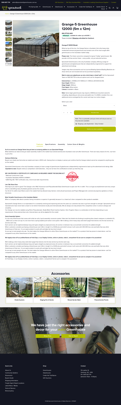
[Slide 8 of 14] (8, 60)
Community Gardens (11, 373)
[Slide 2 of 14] (8, 28)
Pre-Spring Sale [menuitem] (33, 7)
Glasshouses (47, 373)
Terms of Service (10, 388)
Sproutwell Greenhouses (55, 401)
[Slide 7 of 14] (8, 54)
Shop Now (47, 336)
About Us (8, 370)
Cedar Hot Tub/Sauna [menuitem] (85, 7)
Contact (113, 2)
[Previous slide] (15, 43)
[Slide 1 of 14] (8, 22)
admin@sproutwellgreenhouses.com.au (24, 2)
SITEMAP (74, 401)
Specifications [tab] (50, 144)
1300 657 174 (5, 2)
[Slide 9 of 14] (8, 65)
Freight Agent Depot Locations (14, 383)
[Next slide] (57, 43)
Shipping (75, 38)
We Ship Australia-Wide (73, 2)
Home (7, 14)
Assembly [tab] (61, 144)
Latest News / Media (11, 386)
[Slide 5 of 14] (8, 44)
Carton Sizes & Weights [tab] (76, 144)
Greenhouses (47, 370)
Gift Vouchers (59, 2)
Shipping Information (11, 380)
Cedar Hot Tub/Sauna (49, 375)
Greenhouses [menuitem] (47, 7)
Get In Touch (73, 336)
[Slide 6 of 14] (8, 49)
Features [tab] (39, 144)
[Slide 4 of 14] (8, 39)
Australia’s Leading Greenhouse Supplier (96, 2)
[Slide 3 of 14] (8, 33)
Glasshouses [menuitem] (59, 7)
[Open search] (110, 8)
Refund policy (9, 391)
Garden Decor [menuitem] (100, 7)
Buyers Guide (9, 378)
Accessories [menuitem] (71, 7)
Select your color (67, 102)
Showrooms (8, 375)
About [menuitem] (103, 9)
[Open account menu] (113, 8)
